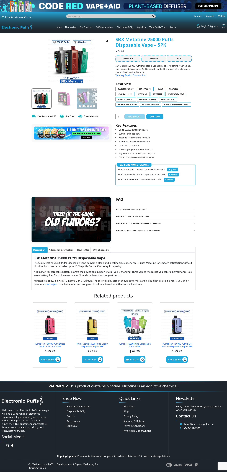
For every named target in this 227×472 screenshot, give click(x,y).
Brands (71, 416)
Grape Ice (173, 89)
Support (210, 16)
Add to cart (134, 116)
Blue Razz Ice (145, 89)
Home (59, 27)
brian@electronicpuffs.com (18, 17)
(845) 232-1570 (192, 428)
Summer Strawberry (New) (176, 104)
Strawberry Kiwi (176, 94)
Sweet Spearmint (126, 99)
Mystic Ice (142, 94)
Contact (198, 16)
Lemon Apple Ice (125, 94)
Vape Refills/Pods (158, 27)
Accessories (73, 421)
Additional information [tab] (61, 249)
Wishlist (221, 16)
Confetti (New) (168, 99)
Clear (160, 89)
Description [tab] (39, 249)
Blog (126, 411)
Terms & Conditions (134, 425)
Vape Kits (141, 27)
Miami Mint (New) (150, 104)
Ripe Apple (157, 94)
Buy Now (155, 116)
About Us (128, 406)
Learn (173, 27)
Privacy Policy (131, 416)
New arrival (70, 27)
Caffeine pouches (104, 27)
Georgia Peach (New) (127, 104)
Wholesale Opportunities (137, 430)
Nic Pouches (86, 27)
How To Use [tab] (83, 249)
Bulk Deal (72, 425)
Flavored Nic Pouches (79, 406)
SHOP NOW (47, 359)
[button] (107, 41)
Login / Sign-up (209, 26)
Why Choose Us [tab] (101, 249)
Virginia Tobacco (147, 99)
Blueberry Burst (126, 89)
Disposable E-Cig (125, 27)
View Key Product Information (130, 75)
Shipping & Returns (134, 421)
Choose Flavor (123, 84)
